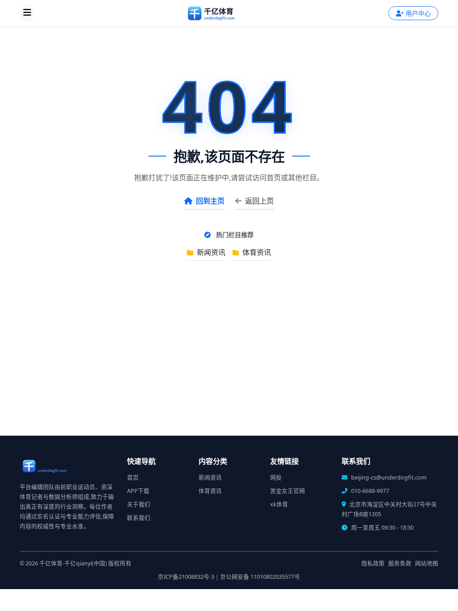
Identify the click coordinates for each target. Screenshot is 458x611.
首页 (133, 477)
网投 (276, 477)
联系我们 (138, 518)
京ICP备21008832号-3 (186, 577)
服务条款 (399, 563)
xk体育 (279, 504)
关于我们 (138, 504)
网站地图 (426, 563)
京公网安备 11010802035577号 (260, 577)
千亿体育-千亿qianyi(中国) (73, 563)
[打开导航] (27, 13)
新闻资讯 (210, 252)
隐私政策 (373, 563)
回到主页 (210, 201)
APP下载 (138, 491)
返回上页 (259, 201)
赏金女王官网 (287, 491)
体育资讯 (256, 252)
